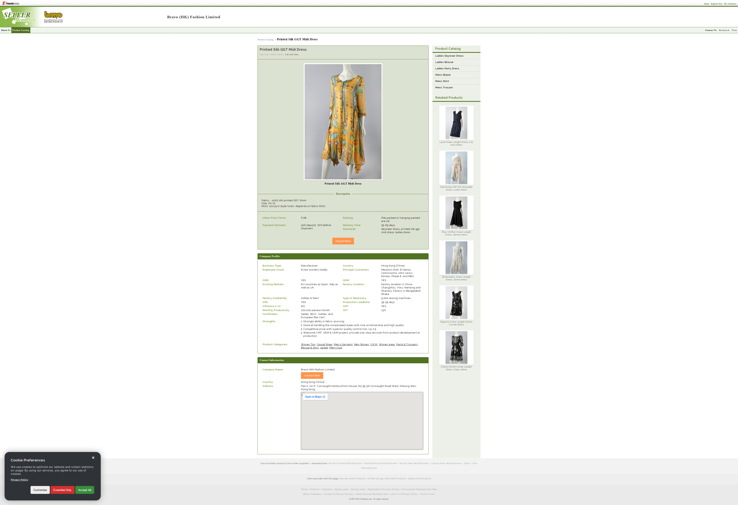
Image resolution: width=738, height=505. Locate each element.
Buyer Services (345, 494)
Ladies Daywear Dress (449, 55)
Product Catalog (20, 30)
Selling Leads (342, 489)
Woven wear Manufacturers (414, 463)
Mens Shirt (442, 81)
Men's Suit (335, 347)
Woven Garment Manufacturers (345, 463)
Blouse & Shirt (310, 347)
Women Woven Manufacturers (380, 463)
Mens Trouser (444, 87)
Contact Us (330, 494)
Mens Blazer (443, 74)
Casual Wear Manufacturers (446, 463)
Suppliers (327, 489)
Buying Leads (358, 489)
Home (304, 489)
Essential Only (62, 490)
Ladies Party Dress (447, 68)
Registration (374, 489)
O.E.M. (374, 344)
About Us (5, 30)
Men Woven (361, 344)
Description (343, 193)
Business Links (380, 494)
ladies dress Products (419, 478)
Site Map (432, 489)
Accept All (84, 490)
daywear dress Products (352, 478)
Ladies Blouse (444, 62)
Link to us (396, 494)
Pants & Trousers (406, 344)
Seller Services (363, 494)
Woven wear (387, 344)
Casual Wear (325, 344)
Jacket (324, 347)
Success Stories (390, 489)
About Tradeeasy (312, 494)
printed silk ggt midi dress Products (387, 478)
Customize (40, 490)
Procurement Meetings (413, 489)
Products (315, 489)
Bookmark (724, 30)
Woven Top (308, 344)
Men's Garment (343, 344)
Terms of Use (427, 494)
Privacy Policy (410, 494)
